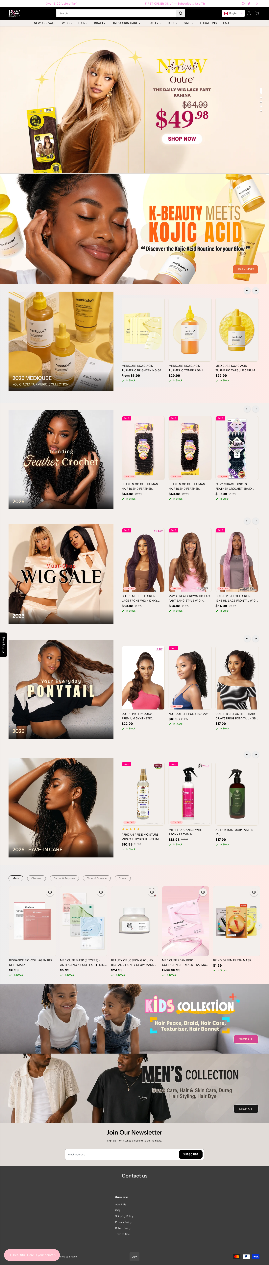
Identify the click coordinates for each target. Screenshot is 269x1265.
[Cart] (256, 13)
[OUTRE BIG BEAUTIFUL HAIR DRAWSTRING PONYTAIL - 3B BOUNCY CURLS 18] (237, 678)
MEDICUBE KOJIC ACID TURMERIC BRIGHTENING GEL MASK (142, 368)
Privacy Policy (123, 1222)
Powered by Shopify (66, 1256)
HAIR (82, 23)
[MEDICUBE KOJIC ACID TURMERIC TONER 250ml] (190, 330)
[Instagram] (243, 3)
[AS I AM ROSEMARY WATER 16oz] (237, 794)
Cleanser (36, 878)
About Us (120, 1204)
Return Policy (123, 1228)
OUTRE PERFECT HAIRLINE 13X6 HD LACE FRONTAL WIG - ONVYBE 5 (236, 598)
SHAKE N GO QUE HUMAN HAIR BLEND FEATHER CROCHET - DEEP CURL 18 (140, 486)
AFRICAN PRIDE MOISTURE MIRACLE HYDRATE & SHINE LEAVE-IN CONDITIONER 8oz (141, 837)
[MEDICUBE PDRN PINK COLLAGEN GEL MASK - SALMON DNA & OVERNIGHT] (185, 921)
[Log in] (249, 13)
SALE (188, 23)
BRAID (99, 23)
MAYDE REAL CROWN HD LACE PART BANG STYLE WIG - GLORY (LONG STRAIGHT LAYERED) (190, 598)
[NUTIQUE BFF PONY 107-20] (190, 678)
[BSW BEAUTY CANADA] (14, 13)
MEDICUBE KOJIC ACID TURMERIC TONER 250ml (186, 368)
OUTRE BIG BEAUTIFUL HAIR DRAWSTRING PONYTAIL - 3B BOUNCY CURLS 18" (235, 716)
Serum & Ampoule (64, 878)
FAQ (226, 23)
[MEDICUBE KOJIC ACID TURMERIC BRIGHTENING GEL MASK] (143, 330)
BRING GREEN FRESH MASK (232, 960)
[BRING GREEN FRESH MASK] (236, 921)
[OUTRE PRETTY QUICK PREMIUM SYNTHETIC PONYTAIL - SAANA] (143, 678)
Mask (16, 878)
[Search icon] (180, 13)
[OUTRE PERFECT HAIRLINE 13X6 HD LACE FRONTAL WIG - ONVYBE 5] (237, 560)
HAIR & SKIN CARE (125, 23)
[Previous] (247, 290)
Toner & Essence (97, 878)
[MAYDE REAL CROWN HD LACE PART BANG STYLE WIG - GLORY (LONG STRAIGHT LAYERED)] (190, 560)
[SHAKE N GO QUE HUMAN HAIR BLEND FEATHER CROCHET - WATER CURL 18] (190, 448)
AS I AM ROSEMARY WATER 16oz (234, 832)
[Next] (255, 290)
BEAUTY (153, 23)
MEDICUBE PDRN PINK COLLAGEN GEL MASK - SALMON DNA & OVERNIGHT (185, 962)
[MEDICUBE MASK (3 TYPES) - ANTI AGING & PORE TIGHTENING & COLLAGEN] (83, 921)
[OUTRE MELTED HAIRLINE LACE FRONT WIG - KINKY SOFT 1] (143, 560)
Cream (123, 878)
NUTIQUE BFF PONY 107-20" (188, 713)
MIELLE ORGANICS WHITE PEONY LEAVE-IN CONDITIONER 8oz (187, 832)
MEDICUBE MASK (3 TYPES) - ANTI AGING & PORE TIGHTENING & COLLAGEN (83, 962)
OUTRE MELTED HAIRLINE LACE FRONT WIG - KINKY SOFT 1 (139, 598)
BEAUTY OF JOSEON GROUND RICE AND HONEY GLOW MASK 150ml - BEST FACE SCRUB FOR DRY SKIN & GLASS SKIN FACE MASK (132, 962)
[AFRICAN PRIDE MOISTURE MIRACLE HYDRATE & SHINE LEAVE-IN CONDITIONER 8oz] (143, 794)
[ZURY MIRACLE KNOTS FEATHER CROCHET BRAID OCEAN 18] (237, 448)
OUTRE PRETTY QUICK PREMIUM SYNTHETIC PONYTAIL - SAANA (137, 716)
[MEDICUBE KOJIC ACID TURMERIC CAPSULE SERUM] (237, 330)
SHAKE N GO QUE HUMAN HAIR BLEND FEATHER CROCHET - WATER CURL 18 (188, 486)
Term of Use (122, 1234)
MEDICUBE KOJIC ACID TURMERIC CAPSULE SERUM (235, 368)
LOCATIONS (208, 23)
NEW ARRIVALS (45, 23)
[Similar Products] (50, 892)
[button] (233, 13)
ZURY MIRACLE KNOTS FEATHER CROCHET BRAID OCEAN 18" (233, 486)
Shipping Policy (124, 1216)
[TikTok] (249, 3)
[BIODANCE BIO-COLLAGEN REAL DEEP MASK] (32, 921)
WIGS (66, 23)
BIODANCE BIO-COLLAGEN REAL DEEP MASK (31, 962)
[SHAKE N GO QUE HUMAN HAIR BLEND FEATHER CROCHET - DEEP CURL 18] (143, 448)
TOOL (171, 23)
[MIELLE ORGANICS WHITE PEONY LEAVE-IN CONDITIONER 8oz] (190, 794)
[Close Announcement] (257, 3)
